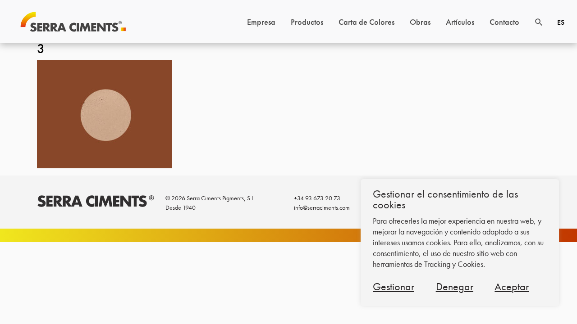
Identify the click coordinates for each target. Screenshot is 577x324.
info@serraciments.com (322, 207)
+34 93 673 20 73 (317, 198)
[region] (460, 242)
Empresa (261, 22)
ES (560, 22)
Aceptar (512, 286)
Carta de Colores (366, 22)
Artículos (460, 22)
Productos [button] (307, 22)
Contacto (504, 22)
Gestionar (393, 286)
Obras (420, 22)
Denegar (454, 286)
